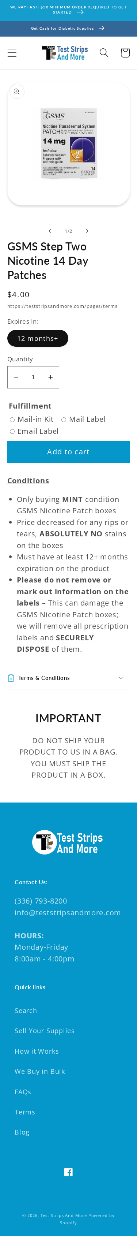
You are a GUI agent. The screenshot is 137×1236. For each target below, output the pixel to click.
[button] (11, 52)
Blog (22, 1132)
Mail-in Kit (36, 419)
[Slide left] (50, 231)
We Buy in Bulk (40, 1071)
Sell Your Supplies (45, 1030)
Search (26, 1010)
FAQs (23, 1091)
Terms (25, 1111)
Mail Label (87, 419)
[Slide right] (87, 231)
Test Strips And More (64, 1215)
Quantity (20, 359)
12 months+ (37, 338)
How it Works (37, 1051)
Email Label (38, 431)
